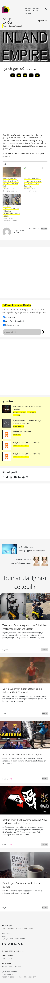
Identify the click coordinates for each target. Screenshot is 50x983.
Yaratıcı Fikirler (7, 958)
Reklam (4, 966)
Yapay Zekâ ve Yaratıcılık (13, 26)
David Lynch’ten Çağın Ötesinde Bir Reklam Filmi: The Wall (11, 182)
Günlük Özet (10, 317)
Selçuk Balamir (19, 231)
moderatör (17, 435)
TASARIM (44, 229)
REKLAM (44, 713)
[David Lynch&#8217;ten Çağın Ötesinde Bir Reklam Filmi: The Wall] (12, 172)
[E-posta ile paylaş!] (37, 75)
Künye (4, 936)
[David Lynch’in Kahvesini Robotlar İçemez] (25, 864)
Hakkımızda (6, 933)
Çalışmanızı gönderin (9, 971)
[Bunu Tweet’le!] (19, 75)
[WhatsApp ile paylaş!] (31, 75)
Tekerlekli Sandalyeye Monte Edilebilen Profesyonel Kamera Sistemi (12, 211)
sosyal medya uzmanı (21, 446)
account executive (19, 412)
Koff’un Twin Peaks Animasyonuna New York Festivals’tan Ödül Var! (33, 182)
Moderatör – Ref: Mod (22, 432)
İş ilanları (7, 401)
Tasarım (11, 966)
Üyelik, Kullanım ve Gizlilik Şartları (14, 939)
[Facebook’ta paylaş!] (12, 75)
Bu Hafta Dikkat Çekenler (15, 321)
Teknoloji (18, 966)
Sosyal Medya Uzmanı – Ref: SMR (26, 443)
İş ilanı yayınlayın (8, 974)
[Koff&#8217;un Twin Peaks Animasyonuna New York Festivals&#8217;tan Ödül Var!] (33, 172)
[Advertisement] (25, 367)
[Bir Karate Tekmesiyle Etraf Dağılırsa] (25, 734)
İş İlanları (42, 20)
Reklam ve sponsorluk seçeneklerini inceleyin (19, 977)
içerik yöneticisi (18, 426)
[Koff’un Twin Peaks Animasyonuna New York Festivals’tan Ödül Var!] (25, 800)
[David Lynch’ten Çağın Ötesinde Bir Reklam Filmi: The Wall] (25, 670)
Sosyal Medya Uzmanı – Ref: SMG (26, 454)
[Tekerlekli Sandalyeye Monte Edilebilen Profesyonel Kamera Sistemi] (12, 199)
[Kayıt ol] (43, 331)
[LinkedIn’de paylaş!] (25, 75)
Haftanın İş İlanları (12, 325)
